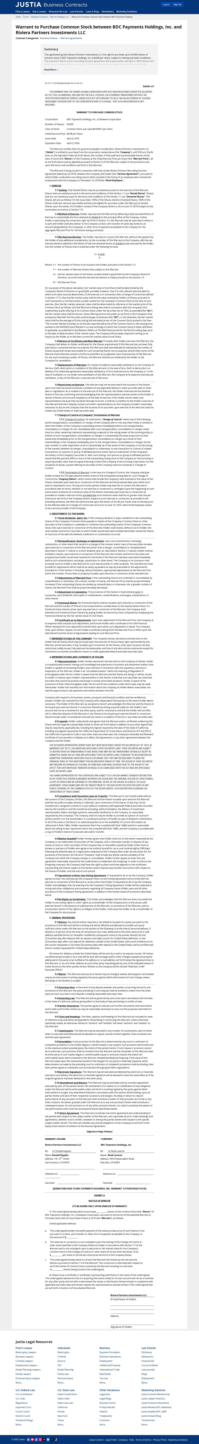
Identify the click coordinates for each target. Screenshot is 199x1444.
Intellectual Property (110, 1365)
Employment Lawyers (26, 1365)
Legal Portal (111, 1440)
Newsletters (108, 11)
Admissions (147, 1356)
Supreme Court (23, 1407)
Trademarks (106, 1415)
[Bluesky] (48, 1439)
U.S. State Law (66, 1390)
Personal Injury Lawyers (28, 1378)
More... (19, 1382)
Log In (166, 4)
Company (123, 1440)
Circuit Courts (23, 1411)
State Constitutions (67, 1394)
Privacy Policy (160, 1440)
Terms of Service (143, 1440)
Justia (18, 17)
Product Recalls (107, 1407)
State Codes (64, 1398)
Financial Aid (147, 1360)
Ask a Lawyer (39, 11)
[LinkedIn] (28, 1439)
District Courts (23, 1415)
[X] (52, 1439)
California (62, 1407)
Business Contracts (39, 17)
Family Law (63, 1373)
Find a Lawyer (23, 11)
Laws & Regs (92, 11)
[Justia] (28, 4)
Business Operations (110, 1356)
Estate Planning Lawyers (28, 1369)
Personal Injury (65, 1378)
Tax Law (104, 1378)
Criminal (62, 1356)
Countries (105, 1420)
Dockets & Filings (24, 1420)
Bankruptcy (63, 1352)
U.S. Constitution (24, 1394)
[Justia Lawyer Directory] (56, 1439)
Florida (61, 1411)
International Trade (110, 1369)
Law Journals (148, 1369)
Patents (103, 1411)
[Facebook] (36, 1439)
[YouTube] (32, 1439)
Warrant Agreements (71, 38)
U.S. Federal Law (25, 1390)
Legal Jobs (105, 1394)
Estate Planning (66, 1369)
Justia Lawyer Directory (153, 1398)
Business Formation (110, 1352)
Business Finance (48, 38)
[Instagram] (40, 1439)
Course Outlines (149, 1365)
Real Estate (105, 1373)
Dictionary (146, 1352)
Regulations (22, 1402)
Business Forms (108, 1402)
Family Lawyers (23, 1373)
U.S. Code (20, 1398)
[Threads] (44, 1439)
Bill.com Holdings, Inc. (59, 17)
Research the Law (58, 11)
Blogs (144, 1373)
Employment (106, 1360)
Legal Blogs (105, 1398)
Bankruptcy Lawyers (26, 1352)
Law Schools (76, 11)
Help (131, 1440)
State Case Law (65, 1402)
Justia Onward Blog (151, 1415)
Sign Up (177, 4)
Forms (26, 17)
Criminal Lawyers (24, 1360)
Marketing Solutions (126, 11)
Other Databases (110, 1390)
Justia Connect (96, 1440)
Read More (50, 69)
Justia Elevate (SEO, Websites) (156, 1407)
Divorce (61, 1360)
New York (62, 1415)
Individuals (64, 1348)
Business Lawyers (25, 1356)
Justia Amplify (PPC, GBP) (154, 1411)
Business (105, 1348)
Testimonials (148, 1420)
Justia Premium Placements (155, 1402)
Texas (61, 1420)
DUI (59, 1365)
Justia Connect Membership (155, 1394)
